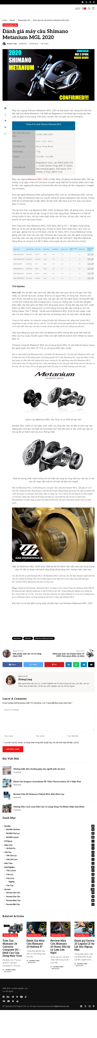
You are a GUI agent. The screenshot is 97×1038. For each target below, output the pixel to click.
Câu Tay (50, 885)
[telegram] (13, 997)
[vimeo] (17, 997)
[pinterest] (93, 2)
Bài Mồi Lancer (50, 837)
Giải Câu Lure (49, 859)
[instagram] (90, 2)
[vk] (4, 1001)
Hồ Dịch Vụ (49, 848)
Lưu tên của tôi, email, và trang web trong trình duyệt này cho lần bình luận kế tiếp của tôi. (42, 743)
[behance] (8, 997)
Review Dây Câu (50, 896)
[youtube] (21, 997)
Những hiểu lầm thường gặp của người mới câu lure (39, 769)
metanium (17, 638)
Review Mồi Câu (49, 904)
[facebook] (82, 2)
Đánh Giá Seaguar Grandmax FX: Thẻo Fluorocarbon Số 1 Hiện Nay (47, 781)
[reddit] (17, 1001)
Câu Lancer (49, 870)
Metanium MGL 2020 (38, 179)
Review (12, 20)
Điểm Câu (48, 845)
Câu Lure (50, 878)
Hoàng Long (12, 44)
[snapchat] (13, 1001)
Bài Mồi (49, 826)
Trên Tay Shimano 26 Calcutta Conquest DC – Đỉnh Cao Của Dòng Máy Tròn (12, 948)
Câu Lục (49, 874)
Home (5, 20)
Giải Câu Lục (49, 855)
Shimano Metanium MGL (44, 638)
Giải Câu (48, 852)
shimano (28, 638)
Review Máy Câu (24, 20)
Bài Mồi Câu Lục (50, 833)
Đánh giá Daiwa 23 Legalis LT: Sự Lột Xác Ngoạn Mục (84, 945)
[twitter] (86, 2)
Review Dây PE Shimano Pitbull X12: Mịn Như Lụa (38, 794)
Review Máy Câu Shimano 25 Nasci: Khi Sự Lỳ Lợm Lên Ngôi (60, 946)
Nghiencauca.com (61, 1006)
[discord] (8, 1001)
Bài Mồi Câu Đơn (50, 829)
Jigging (50, 881)
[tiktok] (26, 997)
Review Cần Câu (50, 893)
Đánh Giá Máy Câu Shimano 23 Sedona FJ (36, 943)
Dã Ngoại (48, 841)
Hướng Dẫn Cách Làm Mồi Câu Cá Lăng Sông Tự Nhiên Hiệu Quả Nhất (48, 807)
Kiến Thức (48, 863)
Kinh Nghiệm (49, 867)
